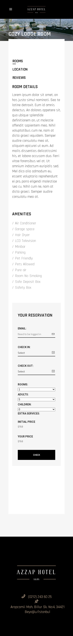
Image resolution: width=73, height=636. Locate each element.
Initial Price (26, 421)
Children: (24, 404)
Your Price (25, 436)
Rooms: (23, 384)
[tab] (36, 61)
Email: (22, 328)
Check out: (26, 365)
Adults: (23, 394)
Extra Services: (29, 413)
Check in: (24, 347)
